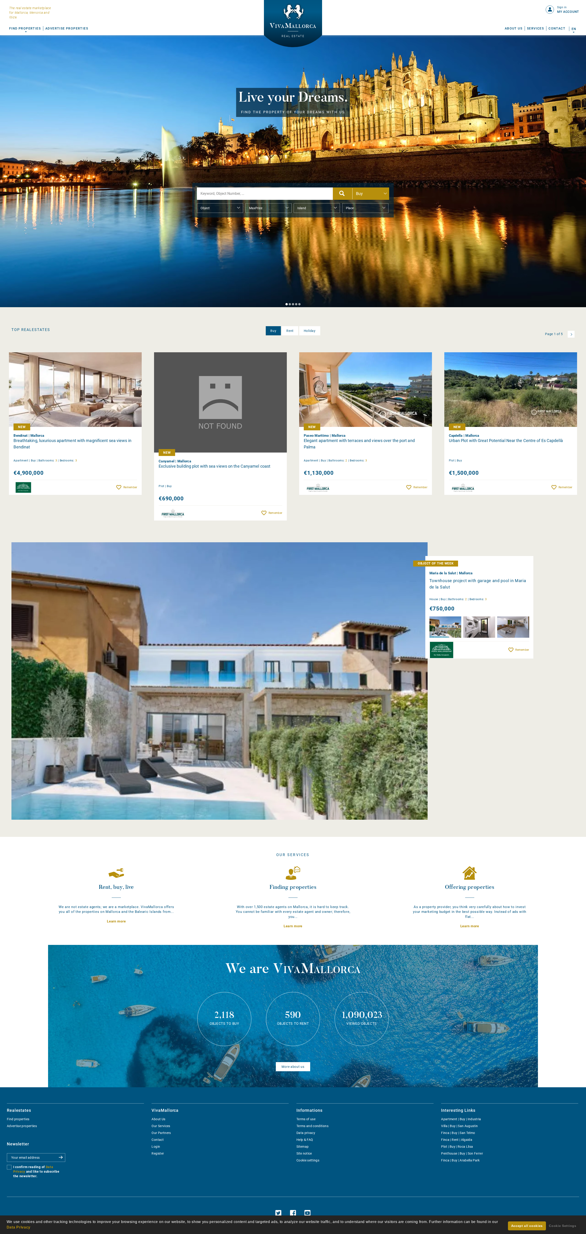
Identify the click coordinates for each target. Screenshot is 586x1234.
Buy (273, 331)
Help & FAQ (304, 1140)
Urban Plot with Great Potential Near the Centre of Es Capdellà (506, 440)
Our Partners (161, 1133)
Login (156, 1146)
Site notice (304, 1153)
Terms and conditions (312, 1126)
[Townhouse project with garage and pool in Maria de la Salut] (219, 681)
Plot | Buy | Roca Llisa (457, 1146)
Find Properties (25, 28)
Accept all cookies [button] (527, 1226)
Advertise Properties (66, 28)
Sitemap (302, 1146)
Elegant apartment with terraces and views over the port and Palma (359, 443)
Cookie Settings (562, 1226)
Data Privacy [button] (18, 1227)
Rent (290, 331)
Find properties (18, 1119)
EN (574, 29)
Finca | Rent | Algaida (456, 1140)
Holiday (310, 331)
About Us (513, 28)
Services (535, 28)
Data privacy (305, 1133)
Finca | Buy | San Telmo (458, 1133)
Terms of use (305, 1119)
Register (158, 1153)
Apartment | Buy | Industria (461, 1119)
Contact (556, 28)
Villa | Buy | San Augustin (459, 1126)
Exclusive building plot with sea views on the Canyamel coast (214, 466)
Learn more (116, 921)
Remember (130, 487)
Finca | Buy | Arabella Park (460, 1160)
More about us (293, 1067)
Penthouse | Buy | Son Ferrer (462, 1153)
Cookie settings (307, 1160)
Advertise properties (22, 1126)
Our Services (161, 1126)
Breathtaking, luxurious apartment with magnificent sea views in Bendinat (72, 443)
